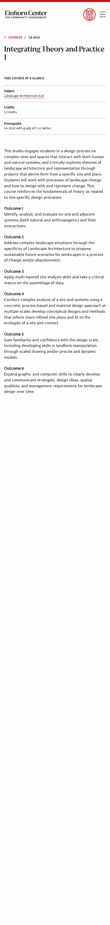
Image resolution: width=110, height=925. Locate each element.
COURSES (15, 37)
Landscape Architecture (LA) (24, 95)
